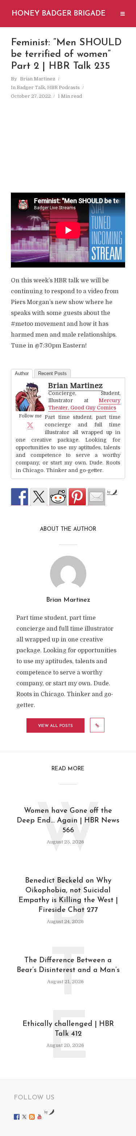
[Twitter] (30, 425)
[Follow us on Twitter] (24, 1117)
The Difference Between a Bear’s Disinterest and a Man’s (68, 965)
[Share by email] (96, 496)
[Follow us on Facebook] (17, 1117)
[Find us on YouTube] (39, 1117)
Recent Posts (52, 373)
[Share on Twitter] (39, 496)
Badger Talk (31, 87)
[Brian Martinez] (30, 396)
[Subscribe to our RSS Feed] (32, 1117)
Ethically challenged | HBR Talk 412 (68, 1029)
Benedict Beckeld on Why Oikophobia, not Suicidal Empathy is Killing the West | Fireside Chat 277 (68, 895)
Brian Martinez (37, 78)
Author (22, 373)
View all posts (55, 726)
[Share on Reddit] (58, 496)
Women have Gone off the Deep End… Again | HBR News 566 (68, 820)
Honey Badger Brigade (59, 13)
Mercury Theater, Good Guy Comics (84, 404)
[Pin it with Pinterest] (77, 496)
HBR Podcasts (63, 87)
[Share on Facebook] (19, 496)
